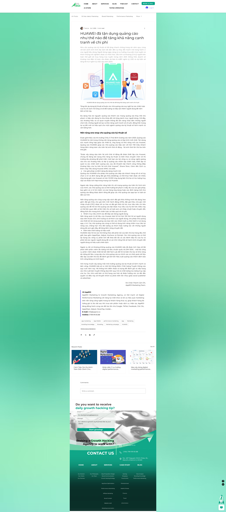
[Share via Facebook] (81, 335)
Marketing (130, 321)
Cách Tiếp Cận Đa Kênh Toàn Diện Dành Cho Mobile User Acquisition (83, 368)
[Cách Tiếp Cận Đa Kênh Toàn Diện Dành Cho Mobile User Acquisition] (84, 357)
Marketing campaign (112, 324)
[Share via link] (94, 335)
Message (80, 418)
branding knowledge (87, 324)
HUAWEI (124, 324)
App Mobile (97, 321)
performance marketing (111, 321)
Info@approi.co (129, 445)
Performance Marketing (125, 16)
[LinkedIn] (223, 484)
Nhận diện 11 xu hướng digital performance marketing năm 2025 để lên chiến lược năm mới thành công (112, 368)
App (123, 321)
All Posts (75, 16)
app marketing (86, 321)
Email (79, 411)
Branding (100, 324)
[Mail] (120, 446)
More (138, 16)
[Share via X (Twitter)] (85, 335)
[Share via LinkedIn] (90, 335)
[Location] (120, 452)
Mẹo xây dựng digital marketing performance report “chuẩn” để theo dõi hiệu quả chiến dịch (141, 368)
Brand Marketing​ (107, 16)
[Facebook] (223, 481)
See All (152, 346)
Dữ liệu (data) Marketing (89, 16)
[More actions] (145, 28)
